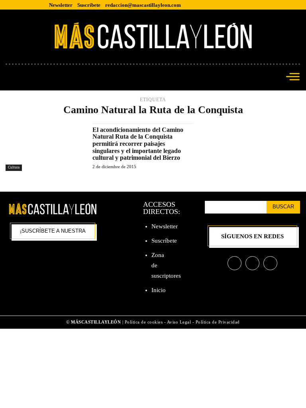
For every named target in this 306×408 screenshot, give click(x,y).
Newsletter (164, 226)
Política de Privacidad (218, 322)
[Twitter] (270, 263)
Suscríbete (164, 240)
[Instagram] (252, 263)
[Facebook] (234, 263)
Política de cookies (144, 322)
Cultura (14, 167)
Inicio (158, 290)
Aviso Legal (179, 322)
